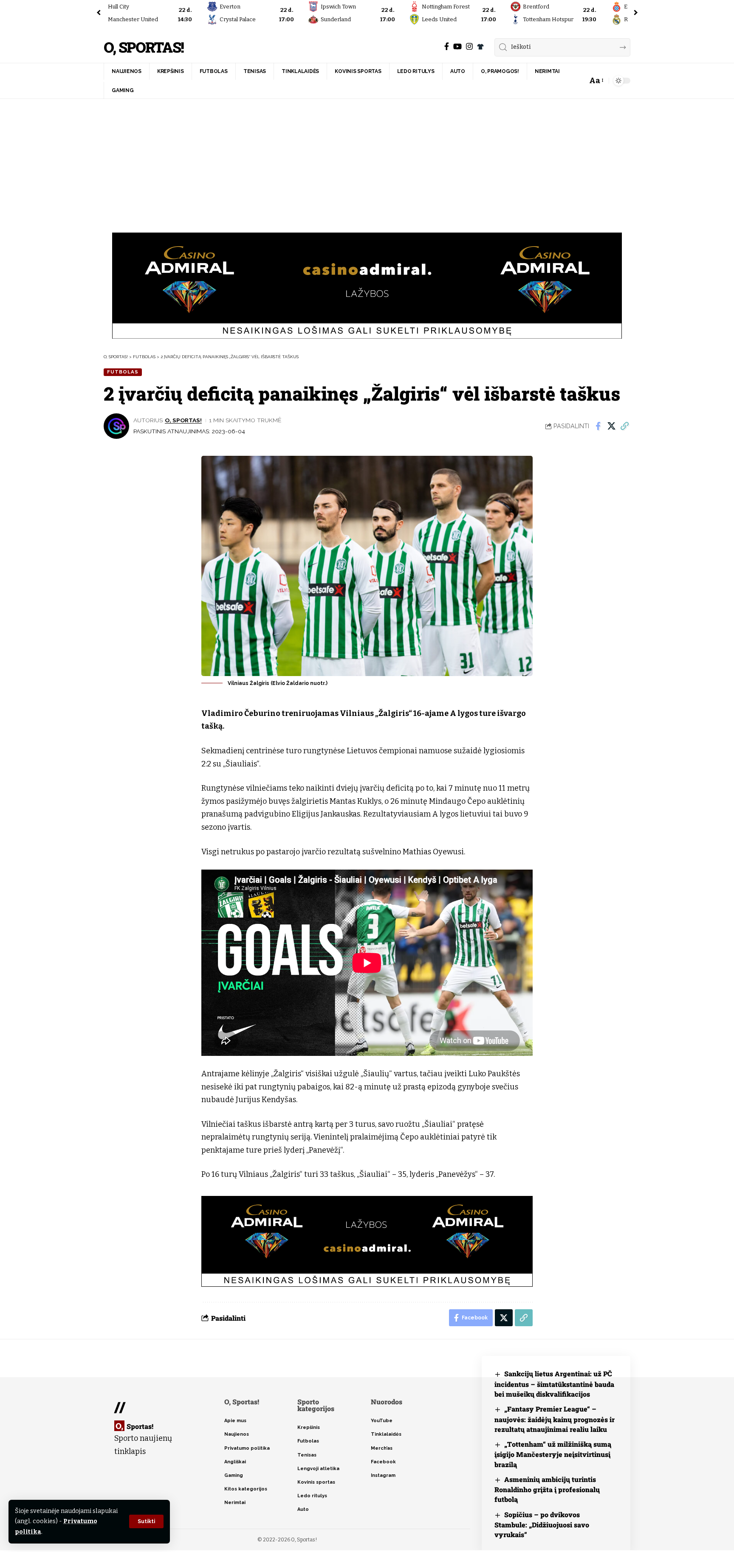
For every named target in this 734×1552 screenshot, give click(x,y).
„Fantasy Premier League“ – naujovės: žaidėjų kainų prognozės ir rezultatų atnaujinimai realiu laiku (554, 1419)
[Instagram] (469, 46)
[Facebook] (446, 46)
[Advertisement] (367, 162)
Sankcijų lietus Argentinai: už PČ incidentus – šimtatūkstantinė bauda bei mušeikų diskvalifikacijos (554, 1383)
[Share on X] (611, 426)
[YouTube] (457, 46)
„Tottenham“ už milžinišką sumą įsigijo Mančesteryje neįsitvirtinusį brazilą (552, 1454)
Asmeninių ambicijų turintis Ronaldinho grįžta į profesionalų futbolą (547, 1489)
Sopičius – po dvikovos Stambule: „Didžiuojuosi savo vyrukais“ (541, 1524)
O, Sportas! (144, 47)
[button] (146, 1521)
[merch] (480, 46)
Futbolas (122, 372)
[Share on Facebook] (598, 426)
